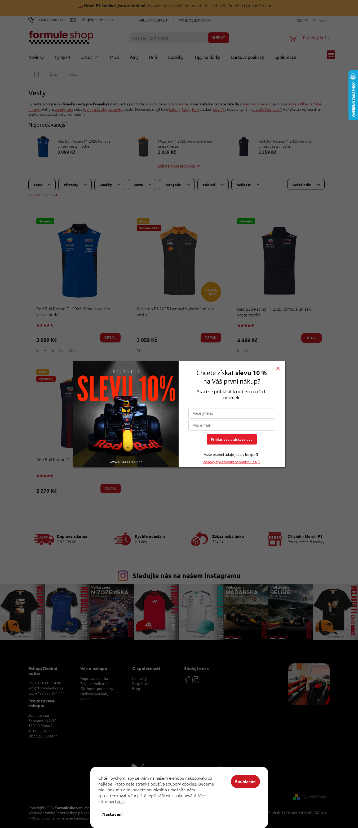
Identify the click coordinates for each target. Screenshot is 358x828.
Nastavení (112, 814)
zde (120, 801)
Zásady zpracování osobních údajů (231, 461)
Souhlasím (245, 781)
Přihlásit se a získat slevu (232, 439)
